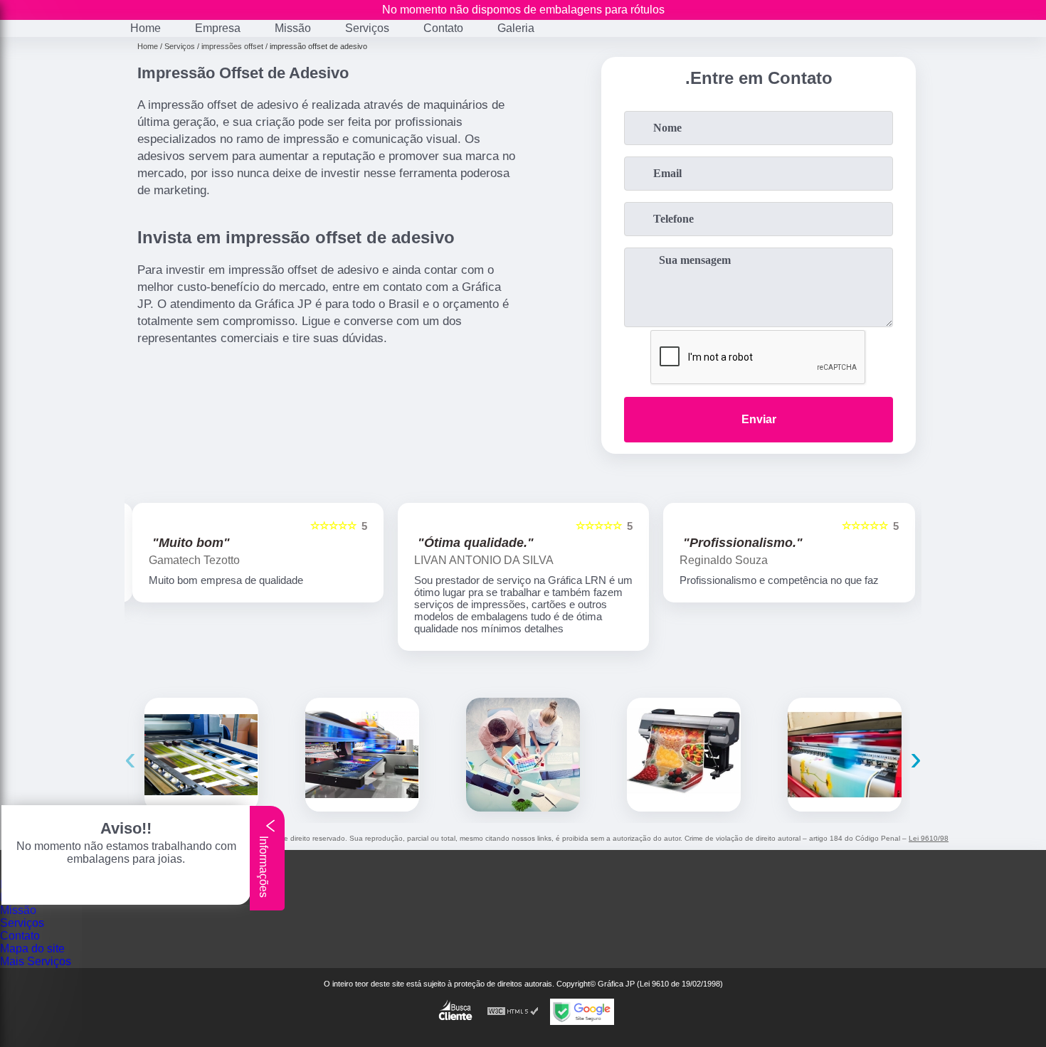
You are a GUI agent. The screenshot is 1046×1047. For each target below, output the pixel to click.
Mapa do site (32, 948)
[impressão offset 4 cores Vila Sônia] (845, 755)
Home (145, 28)
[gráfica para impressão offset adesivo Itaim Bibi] (362, 755)
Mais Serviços (35, 961)
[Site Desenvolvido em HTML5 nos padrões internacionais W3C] (513, 1011)
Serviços (367, 28)
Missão (293, 28)
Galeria (515, 28)
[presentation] (130, 757)
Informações (264, 865)
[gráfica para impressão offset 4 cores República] (523, 755)
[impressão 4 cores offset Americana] (201, 755)
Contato (443, 28)
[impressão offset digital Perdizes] (684, 755)
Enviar (758, 419)
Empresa (218, 28)
